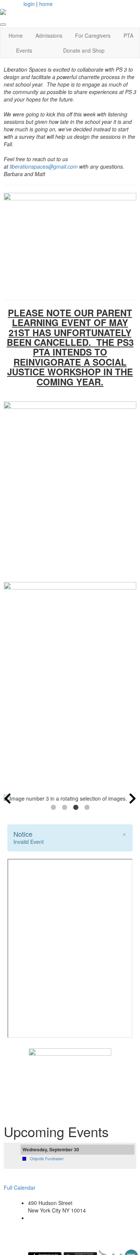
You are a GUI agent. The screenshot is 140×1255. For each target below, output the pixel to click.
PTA (128, 35)
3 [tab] (76, 807)
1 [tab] (53, 807)
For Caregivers (93, 35)
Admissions (48, 35)
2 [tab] (64, 807)
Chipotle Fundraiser (46, 1158)
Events (24, 50)
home (46, 3)
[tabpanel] (70, 798)
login (29, 3)
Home (16, 35)
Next (132, 798)
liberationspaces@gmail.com (44, 166)
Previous (7, 798)
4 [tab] (87, 807)
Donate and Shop (84, 50)
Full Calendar (19, 1187)
